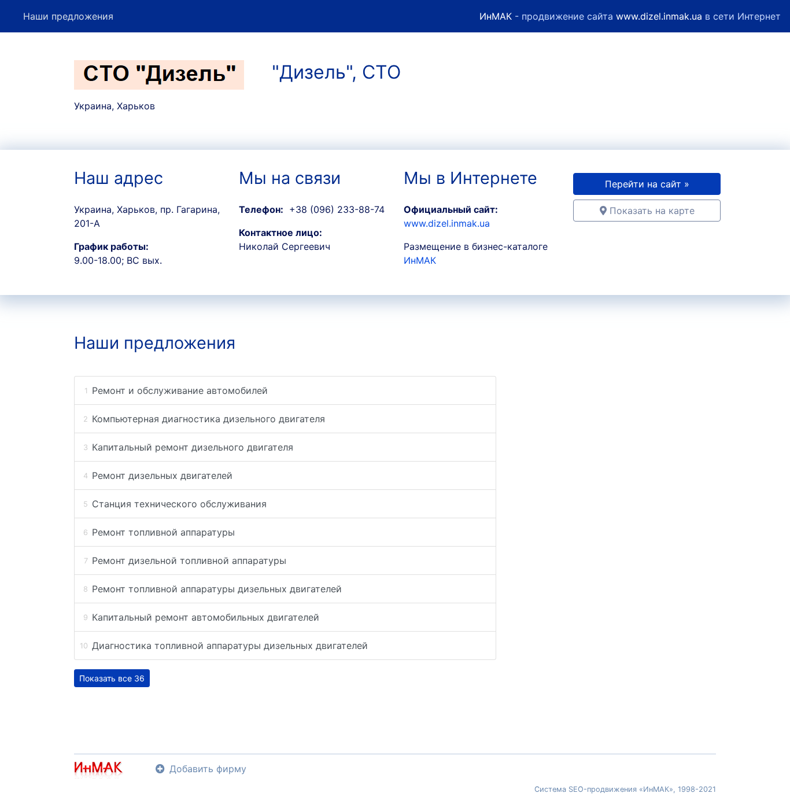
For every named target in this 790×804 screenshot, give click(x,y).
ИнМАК (495, 16)
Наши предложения (68, 16)
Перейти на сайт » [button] (647, 184)
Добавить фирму (207, 769)
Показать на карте (651, 210)
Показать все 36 (112, 678)
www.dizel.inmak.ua (659, 16)
